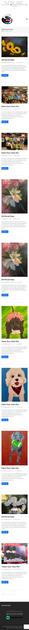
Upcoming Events (6, 605)
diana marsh (20, 62)
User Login (14, 6)
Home (2, 31)
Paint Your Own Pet (10, 106)
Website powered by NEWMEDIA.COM (14, 627)
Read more (5, 75)
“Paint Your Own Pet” (10, 566)
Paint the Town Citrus (10, 626)
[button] (27, 19)
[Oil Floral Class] (14, 46)
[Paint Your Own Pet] (14, 95)
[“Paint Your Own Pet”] (14, 553)
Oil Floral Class (7, 60)
